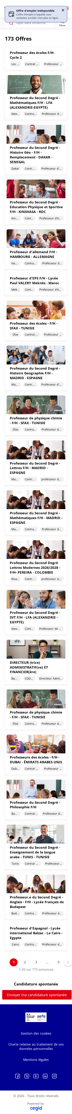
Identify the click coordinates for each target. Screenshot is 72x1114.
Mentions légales (36, 1059)
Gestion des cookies (36, 1033)
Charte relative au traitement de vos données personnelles (36, 1046)
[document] (36, 58)
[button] (63, 10)
